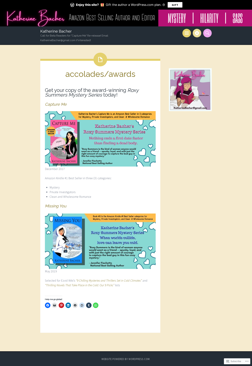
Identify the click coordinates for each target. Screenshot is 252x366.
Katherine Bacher (56, 31)
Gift (175, 5)
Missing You (55, 206)
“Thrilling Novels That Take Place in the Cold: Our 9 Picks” (79, 285)
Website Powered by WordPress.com (125, 359)
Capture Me (56, 104)
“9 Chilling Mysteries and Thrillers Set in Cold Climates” (109, 280)
